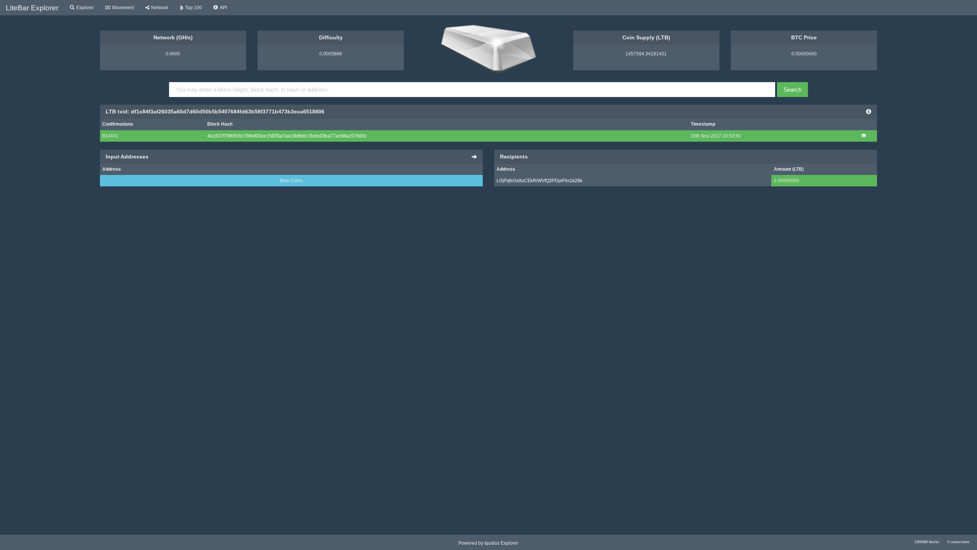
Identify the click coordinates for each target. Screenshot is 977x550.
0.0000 (173, 54)
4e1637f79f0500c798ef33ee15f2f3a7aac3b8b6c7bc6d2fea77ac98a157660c (287, 136)
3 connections (958, 542)
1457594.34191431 (646, 54)
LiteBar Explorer (32, 8)
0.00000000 (804, 54)
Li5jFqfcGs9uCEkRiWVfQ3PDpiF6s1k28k (539, 180)
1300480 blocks (926, 542)
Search (792, 89)
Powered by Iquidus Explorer (488, 543)
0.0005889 (330, 54)
